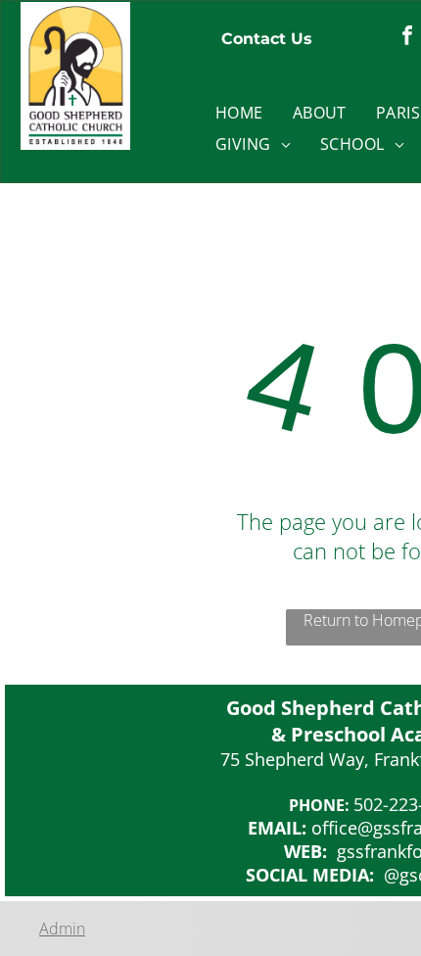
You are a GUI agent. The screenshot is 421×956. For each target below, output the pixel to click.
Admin (62, 928)
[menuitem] (239, 112)
